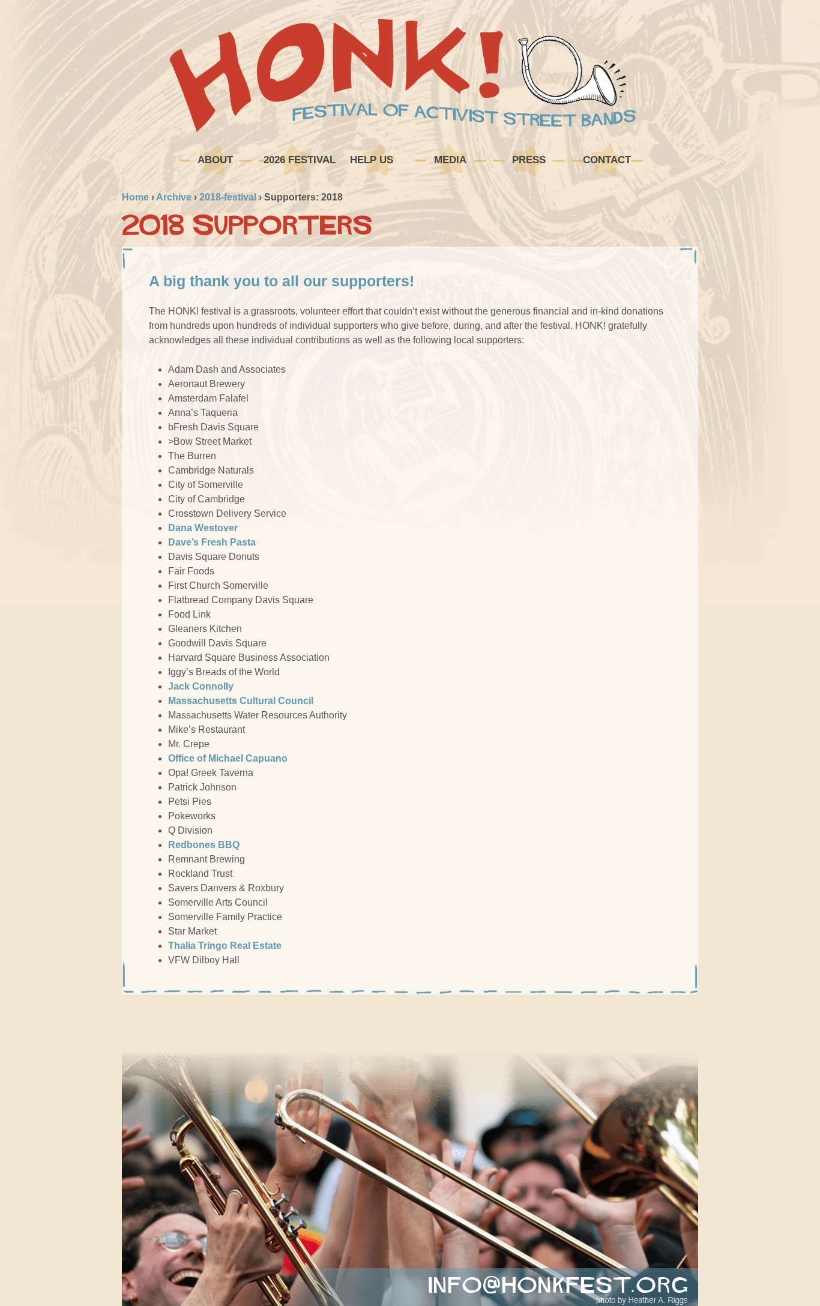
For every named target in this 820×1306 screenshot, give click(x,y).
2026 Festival (298, 160)
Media (450, 160)
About (215, 160)
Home (135, 197)
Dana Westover (203, 528)
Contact (607, 160)
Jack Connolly (201, 686)
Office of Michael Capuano (228, 758)
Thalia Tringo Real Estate (225, 945)
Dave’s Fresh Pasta (212, 542)
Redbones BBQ (204, 845)
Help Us (371, 160)
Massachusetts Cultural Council (240, 701)
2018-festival (227, 197)
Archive (173, 197)
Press (529, 160)
